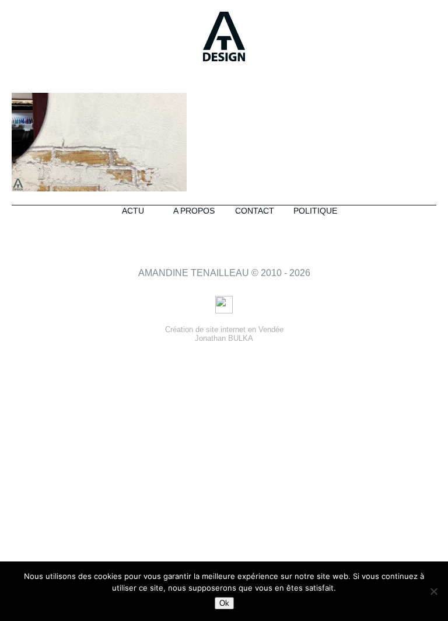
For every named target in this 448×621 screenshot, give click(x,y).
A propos (194, 210)
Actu (133, 210)
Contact (254, 210)
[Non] (433, 591)
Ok (224, 603)
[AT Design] (224, 38)
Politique (315, 210)
